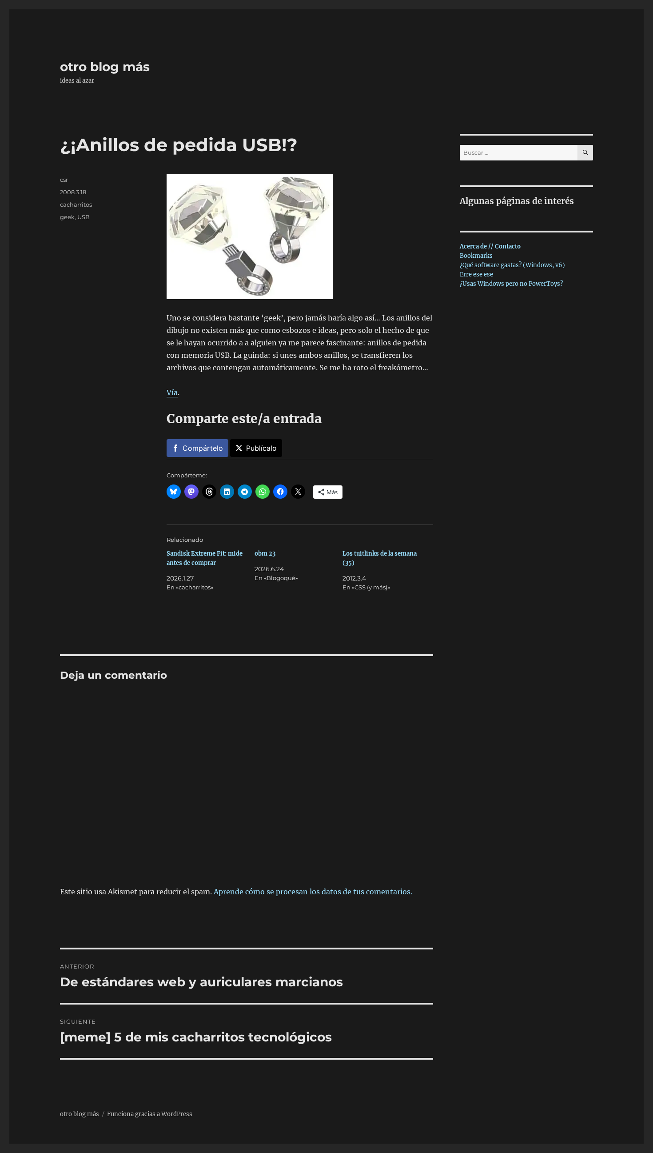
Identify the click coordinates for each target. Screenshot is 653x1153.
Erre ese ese (476, 274)
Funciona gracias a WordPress (149, 1114)
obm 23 (265, 553)
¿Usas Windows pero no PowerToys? (511, 284)
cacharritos (76, 204)
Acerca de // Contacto (490, 246)
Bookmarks (476, 256)
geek (67, 216)
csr (64, 179)
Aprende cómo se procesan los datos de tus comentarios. (313, 891)
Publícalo (261, 448)
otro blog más (105, 66)
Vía (172, 392)
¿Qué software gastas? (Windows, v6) (512, 265)
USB (83, 216)
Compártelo (203, 448)
